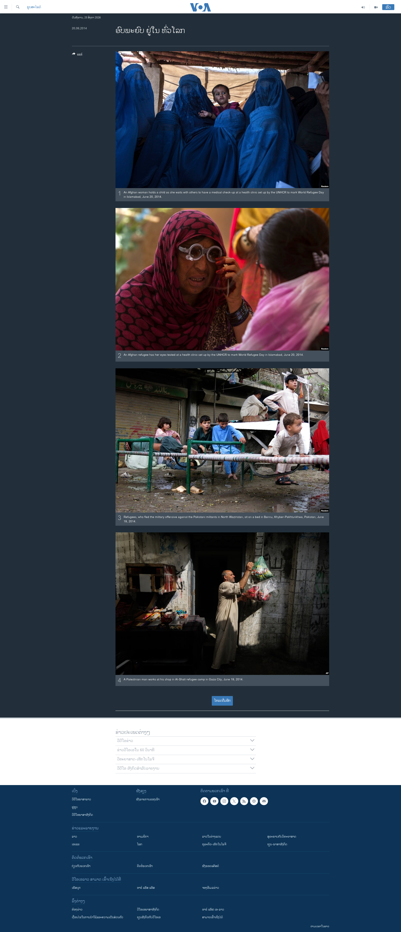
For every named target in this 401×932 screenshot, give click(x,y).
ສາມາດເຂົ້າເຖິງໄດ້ (212, 917)
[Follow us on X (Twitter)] (234, 801)
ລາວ (74, 836)
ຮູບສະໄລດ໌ (34, 7)
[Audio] (363, 7)
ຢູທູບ (75, 807)
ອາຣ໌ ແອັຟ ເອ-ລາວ (213, 909)
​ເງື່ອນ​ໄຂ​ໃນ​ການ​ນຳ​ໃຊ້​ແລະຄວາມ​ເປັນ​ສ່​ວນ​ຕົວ (97, 917)
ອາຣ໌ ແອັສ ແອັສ (146, 888)
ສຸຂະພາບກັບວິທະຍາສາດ (281, 836)
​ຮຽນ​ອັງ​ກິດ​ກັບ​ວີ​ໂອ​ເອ (149, 917)
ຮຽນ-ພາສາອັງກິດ (277, 844)
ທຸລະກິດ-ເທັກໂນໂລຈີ (214, 844)
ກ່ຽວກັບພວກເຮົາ (81, 866)
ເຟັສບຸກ (76, 888)
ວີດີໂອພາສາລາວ (81, 799)
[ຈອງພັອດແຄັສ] (264, 801)
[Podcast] (254, 801)
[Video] (376, 7)
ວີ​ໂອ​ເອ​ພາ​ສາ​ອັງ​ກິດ (148, 909)
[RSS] (244, 801)
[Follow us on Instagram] (224, 801)
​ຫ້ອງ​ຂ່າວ (77, 909)
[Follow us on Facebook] (204, 801)
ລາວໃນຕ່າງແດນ (211, 836)
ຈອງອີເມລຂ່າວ (210, 888)
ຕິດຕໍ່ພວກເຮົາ (145, 866)
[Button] (77, 55)
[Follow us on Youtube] (214, 801)
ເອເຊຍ (76, 844)
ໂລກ (139, 844)
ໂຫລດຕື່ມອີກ (222, 701)
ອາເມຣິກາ (142, 836)
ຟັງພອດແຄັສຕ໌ (210, 866)
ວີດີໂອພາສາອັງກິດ (82, 815)
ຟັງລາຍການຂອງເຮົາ (148, 799)
